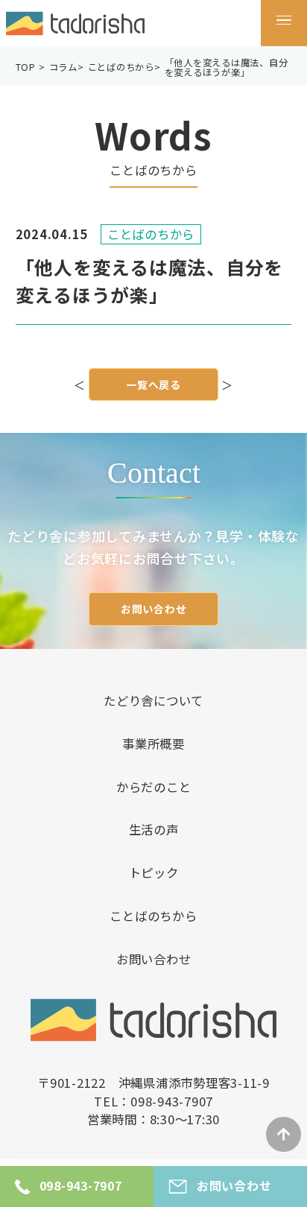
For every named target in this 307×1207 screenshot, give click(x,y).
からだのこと (154, 787)
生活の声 (154, 829)
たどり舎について (153, 700)
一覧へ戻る (153, 384)
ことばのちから (153, 916)
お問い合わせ (154, 608)
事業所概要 (153, 744)
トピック (154, 872)
